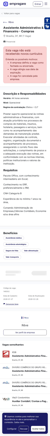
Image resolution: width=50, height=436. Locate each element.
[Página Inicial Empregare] (15, 4)
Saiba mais (19, 422)
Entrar (38, 4)
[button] (46, 4)
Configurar (12, 429)
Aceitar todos (38, 429)
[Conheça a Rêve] (5, 22)
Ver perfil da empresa (25, 332)
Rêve (11, 22)
